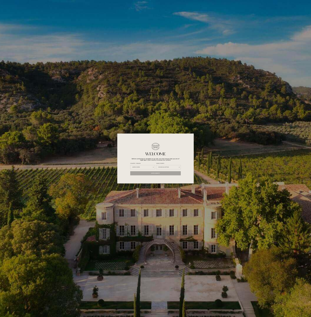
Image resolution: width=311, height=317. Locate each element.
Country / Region (135, 163)
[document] (155, 158)
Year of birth (160, 163)
